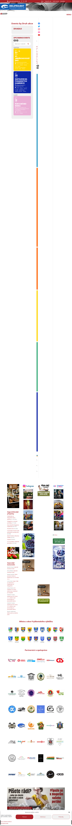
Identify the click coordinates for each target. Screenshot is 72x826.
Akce (42, 1)
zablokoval (59, 541)
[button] (69, 812)
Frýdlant (9, 539)
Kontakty (62, 1)
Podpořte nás (48, 1)
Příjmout (24, 817)
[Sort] (17, 40)
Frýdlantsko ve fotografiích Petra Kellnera (11, 517)
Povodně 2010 (10, 528)
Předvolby (61, 817)
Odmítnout (42, 817)
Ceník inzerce (56, 1)
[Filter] (15, 40)
